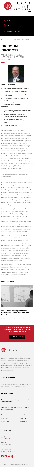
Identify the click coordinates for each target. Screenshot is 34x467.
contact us (16, 336)
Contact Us (23, 421)
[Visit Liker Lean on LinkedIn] (2, 457)
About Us (23, 415)
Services (5, 418)
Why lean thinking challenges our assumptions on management (16, 401)
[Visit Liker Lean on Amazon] (12, 457)
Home (3, 39)
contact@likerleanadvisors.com (10, 439)
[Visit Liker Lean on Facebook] (6, 457)
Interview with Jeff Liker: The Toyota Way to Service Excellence (15, 408)
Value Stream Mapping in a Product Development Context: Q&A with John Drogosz (15, 312)
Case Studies (24, 418)
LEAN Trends (14, 319)
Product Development (25, 319)
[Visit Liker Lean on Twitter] (9, 457)
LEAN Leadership (6, 319)
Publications (6, 421)
